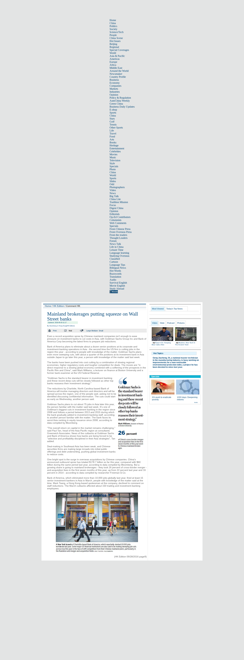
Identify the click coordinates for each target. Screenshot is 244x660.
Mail (70, 331)
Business (114, 79)
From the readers (118, 235)
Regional (114, 47)
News (113, 193)
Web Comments (118, 223)
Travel (113, 133)
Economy (115, 82)
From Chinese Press (120, 229)
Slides (113, 181)
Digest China (116, 208)
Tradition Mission (119, 202)
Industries (115, 91)
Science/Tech (116, 32)
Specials (114, 166)
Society (113, 29)
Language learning (119, 252)
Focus (113, 205)
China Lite (115, 199)
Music (113, 157)
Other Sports (116, 127)
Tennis (113, 124)
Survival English (118, 282)
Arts (112, 139)
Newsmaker (116, 73)
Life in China (116, 246)
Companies (115, 85)
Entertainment (117, 148)
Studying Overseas (119, 255)
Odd (112, 184)
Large (88, 331)
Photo (113, 169)
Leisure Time (116, 249)
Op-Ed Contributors (120, 217)
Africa (113, 64)
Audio (113, 279)
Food (112, 136)
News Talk (115, 243)
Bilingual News (118, 267)
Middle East (116, 67)
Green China (116, 103)
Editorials (115, 214)
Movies (113, 154)
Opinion (114, 94)
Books (113, 142)
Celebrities (115, 151)
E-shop (113, 109)
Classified (115, 258)
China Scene (116, 38)
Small (101, 331)
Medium (94, 331)
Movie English (117, 285)
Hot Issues (115, 41)
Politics (113, 26)
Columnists (115, 220)
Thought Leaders (118, 238)
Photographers (117, 187)
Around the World (119, 70)
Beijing (113, 44)
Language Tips (117, 264)
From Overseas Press (121, 232)
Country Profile (118, 76)
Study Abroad (117, 288)
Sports (113, 112)
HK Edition (58, 306)
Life (112, 130)
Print (55, 331)
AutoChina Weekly (120, 100)
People (113, 35)
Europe (113, 61)
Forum (113, 241)
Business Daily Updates (122, 106)
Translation (115, 276)
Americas (115, 59)
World (113, 53)
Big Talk (114, 196)
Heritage (114, 145)
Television (115, 160)
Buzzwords (116, 273)
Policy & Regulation (120, 97)
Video (113, 190)
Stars (112, 118)
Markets (114, 88)
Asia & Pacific (117, 56)
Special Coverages (119, 50)
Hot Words (115, 270)
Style (112, 163)
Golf (112, 121)
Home (113, 20)
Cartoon (114, 261)
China (113, 23)
